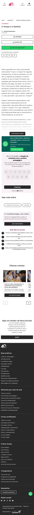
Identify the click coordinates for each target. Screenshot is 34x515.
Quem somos (5, 452)
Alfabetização (5, 366)
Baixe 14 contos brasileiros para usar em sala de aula (17, 237)
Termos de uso (5, 474)
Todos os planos (6, 393)
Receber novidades (9, 492)
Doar (17, 337)
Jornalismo (10, 20)
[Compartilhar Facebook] (9, 55)
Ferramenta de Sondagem (9, 395)
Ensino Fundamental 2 (8, 430)
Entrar (29, 5)
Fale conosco (5, 450)
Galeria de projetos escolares (10, 381)
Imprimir (18, 37)
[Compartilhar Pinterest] (14, 55)
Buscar (22, 5)
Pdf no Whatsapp (18, 47)
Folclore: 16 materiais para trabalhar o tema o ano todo (18, 233)
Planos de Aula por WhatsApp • (10, 408)
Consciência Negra (6, 361)
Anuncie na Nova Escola (8, 464)
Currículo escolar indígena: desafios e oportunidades (18, 240)
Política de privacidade (8, 479)
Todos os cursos (6, 420)
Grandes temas (5, 359)
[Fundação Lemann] (16, 511)
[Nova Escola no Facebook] (1, 500)
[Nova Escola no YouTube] (12, 500)
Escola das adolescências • (9, 378)
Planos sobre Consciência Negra (10, 398)
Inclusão (3, 368)
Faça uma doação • (7, 459)
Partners (3, 462)
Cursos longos (5, 437)
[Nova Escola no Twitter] (4, 500)
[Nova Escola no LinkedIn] (9, 500)
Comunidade (5, 447)
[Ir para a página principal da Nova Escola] (11, 4)
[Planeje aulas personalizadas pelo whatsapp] (30, 494)
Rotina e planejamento (8, 432)
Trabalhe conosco (6, 454)
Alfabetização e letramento (9, 427)
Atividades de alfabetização (9, 410)
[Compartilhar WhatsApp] (4, 55)
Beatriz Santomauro (9, 31)
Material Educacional (7, 405)
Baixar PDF (18, 42)
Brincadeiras (5, 371)
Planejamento (5, 373)
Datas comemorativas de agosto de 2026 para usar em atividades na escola (18, 248)
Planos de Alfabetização (8, 400)
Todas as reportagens (7, 356)
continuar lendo (17, 133)
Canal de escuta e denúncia (9, 481)
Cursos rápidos (5, 435)
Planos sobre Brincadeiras (9, 403)
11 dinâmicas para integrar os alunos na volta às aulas (17, 244)
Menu (4, 5)
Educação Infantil (6, 364)
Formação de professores (13, 205)
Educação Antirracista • (8, 423)
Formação (26, 205)
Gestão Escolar (5, 376)
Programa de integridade (8, 477)
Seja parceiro (5, 457)
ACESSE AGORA (17, 149)
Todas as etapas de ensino (23, 20)
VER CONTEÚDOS (17, 224)
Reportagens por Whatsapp (9, 383)
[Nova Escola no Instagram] (7, 500)
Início (3, 20)
